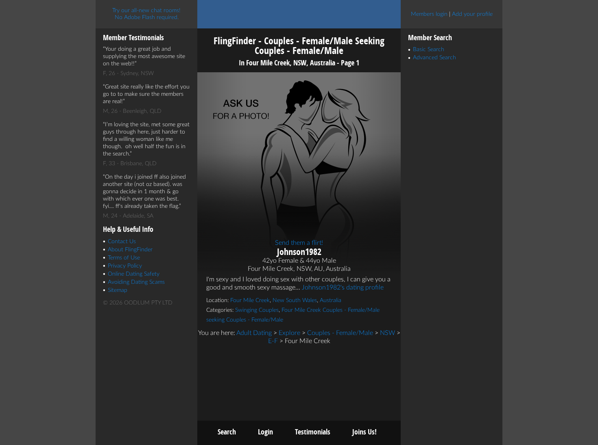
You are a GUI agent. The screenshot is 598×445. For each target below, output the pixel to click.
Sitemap (117, 290)
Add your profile (472, 14)
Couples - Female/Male (340, 333)
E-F (273, 341)
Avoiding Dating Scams (136, 282)
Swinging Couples (257, 310)
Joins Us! (364, 432)
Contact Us (122, 241)
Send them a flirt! (299, 243)
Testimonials (312, 432)
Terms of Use (124, 258)
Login (265, 432)
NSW (387, 333)
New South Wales (295, 300)
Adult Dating (254, 333)
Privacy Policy (125, 266)
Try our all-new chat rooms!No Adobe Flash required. (146, 14)
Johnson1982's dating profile (343, 287)
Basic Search (428, 49)
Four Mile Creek (250, 300)
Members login (429, 14)
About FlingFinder (130, 250)
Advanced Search (434, 57)
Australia (330, 300)
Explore (289, 333)
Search (227, 432)
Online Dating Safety (133, 274)
